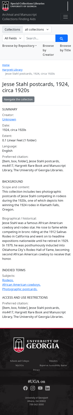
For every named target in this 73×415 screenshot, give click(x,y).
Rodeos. (8, 280)
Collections (12, 29)
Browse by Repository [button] (18, 46)
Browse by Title (65, 48)
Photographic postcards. (19, 289)
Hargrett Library (12, 69)
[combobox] (39, 38)
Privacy (36, 369)
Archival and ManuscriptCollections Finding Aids (19, 16)
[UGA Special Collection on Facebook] (26, 388)
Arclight (23, 6)
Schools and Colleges (19, 360)
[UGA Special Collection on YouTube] (41, 388)
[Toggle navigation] (65, 17)
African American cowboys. (21, 285)
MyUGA (20, 365)
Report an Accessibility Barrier (53, 365)
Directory (53, 360)
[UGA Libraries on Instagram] (33, 388)
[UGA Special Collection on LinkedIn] (47, 388)
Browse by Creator (48, 50)
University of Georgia (36, 345)
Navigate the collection (18, 99)
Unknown (9, 119)
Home (6, 65)
